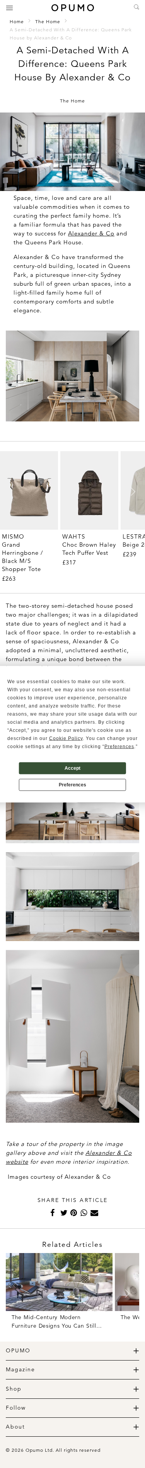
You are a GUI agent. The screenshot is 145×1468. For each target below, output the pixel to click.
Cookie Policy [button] (66, 738)
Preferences (72, 785)
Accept (72, 768)
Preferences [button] (119, 746)
